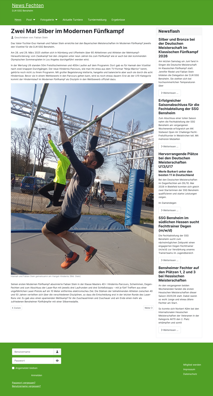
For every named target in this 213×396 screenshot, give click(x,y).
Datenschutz (190, 373)
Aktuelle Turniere (73, 19)
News (18, 19)
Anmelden (36, 375)
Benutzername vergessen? (26, 386)
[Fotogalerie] (56, 20)
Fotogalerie (47, 19)
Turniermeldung (97, 19)
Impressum (189, 369)
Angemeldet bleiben (26, 368)
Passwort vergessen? (23, 382)
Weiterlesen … (170, 92)
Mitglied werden (192, 364)
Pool (29, 19)
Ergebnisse (118, 19)
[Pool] (33, 20)
